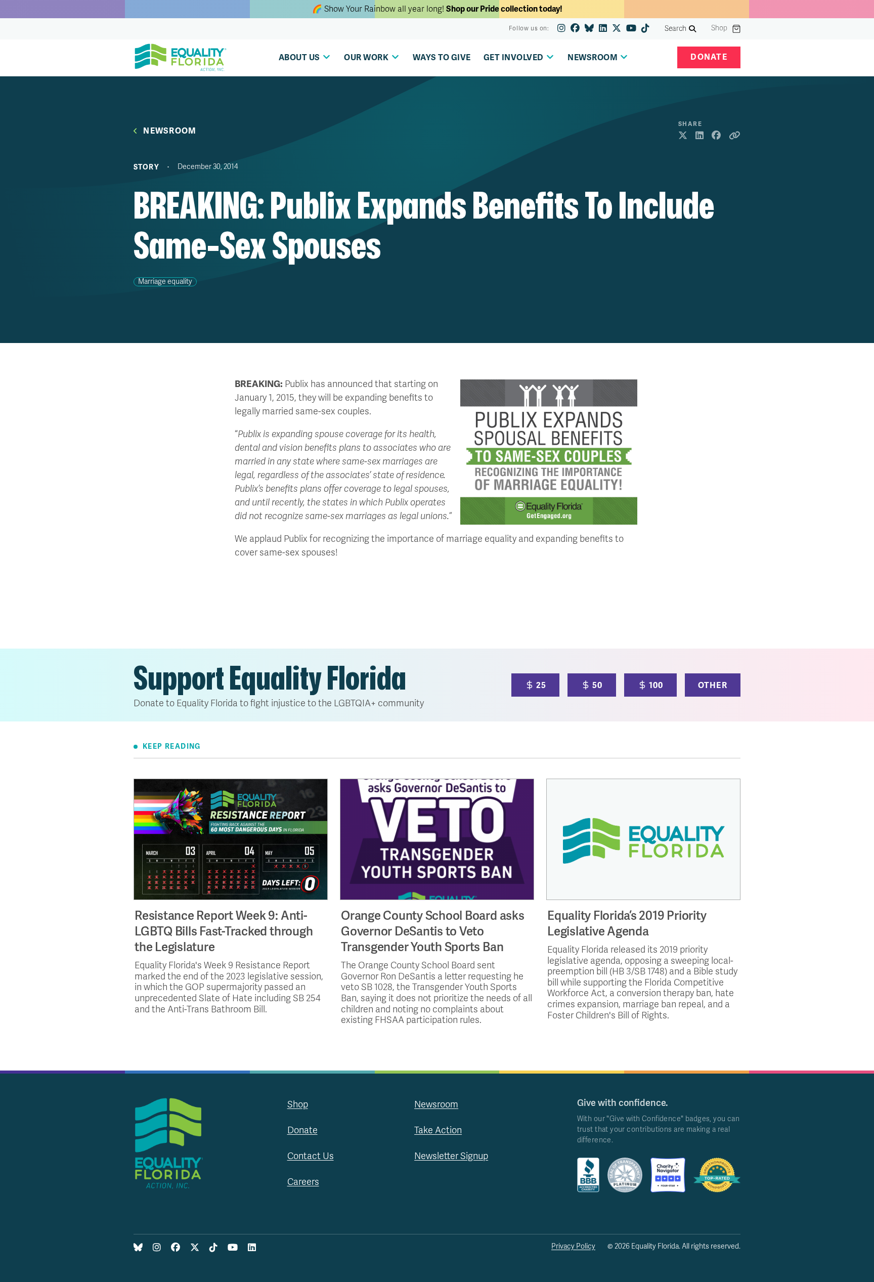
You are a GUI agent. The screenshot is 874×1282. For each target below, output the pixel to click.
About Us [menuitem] (299, 58)
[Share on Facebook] (716, 136)
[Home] (181, 57)
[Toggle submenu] (326, 57)
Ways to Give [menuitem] (442, 58)
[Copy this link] (734, 136)
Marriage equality (165, 281)
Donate (708, 57)
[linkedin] (603, 28)
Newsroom (169, 131)
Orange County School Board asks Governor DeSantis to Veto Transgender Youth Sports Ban (433, 932)
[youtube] (631, 28)
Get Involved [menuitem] (514, 58)
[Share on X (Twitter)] (682, 136)
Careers (303, 1181)
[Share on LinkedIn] (699, 136)
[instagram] (561, 28)
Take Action (438, 1130)
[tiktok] (645, 28)
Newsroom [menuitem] (592, 58)
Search (676, 28)
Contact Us (310, 1156)
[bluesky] (589, 28)
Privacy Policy (573, 1246)
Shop (719, 28)
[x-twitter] (616, 28)
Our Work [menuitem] (366, 58)
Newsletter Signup (451, 1156)
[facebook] (575, 28)
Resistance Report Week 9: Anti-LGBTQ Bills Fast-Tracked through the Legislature (224, 932)
